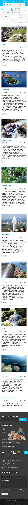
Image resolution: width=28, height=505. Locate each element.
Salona (3, 44)
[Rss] (13, 4)
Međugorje (5, 234)
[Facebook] (4, 4)
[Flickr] (11, 472)
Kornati (4, 374)
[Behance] (14, 472)
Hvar (3, 280)
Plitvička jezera (6, 186)
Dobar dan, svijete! (8, 398)
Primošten (5, 90)
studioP (19, 500)
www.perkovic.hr (9, 442)
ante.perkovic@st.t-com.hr (7, 446)
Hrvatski (20, 4)
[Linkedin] (7, 472)
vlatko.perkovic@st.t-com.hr (21, 1)
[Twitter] (7, 4)
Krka (3, 329)
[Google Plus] (10, 4)
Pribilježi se (22, 419)
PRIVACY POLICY (14, 503)
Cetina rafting (6, 140)
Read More (4, 65)
